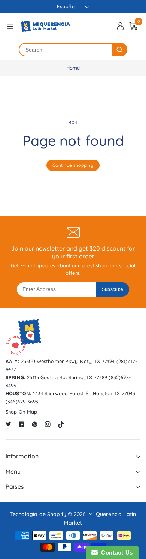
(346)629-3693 (22, 402)
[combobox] (65, 49)
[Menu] (10, 26)
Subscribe (113, 289)
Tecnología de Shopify (38, 514)
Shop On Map (21, 412)
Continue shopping (73, 165)
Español (66, 6)
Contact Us (115, 552)
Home (73, 68)
